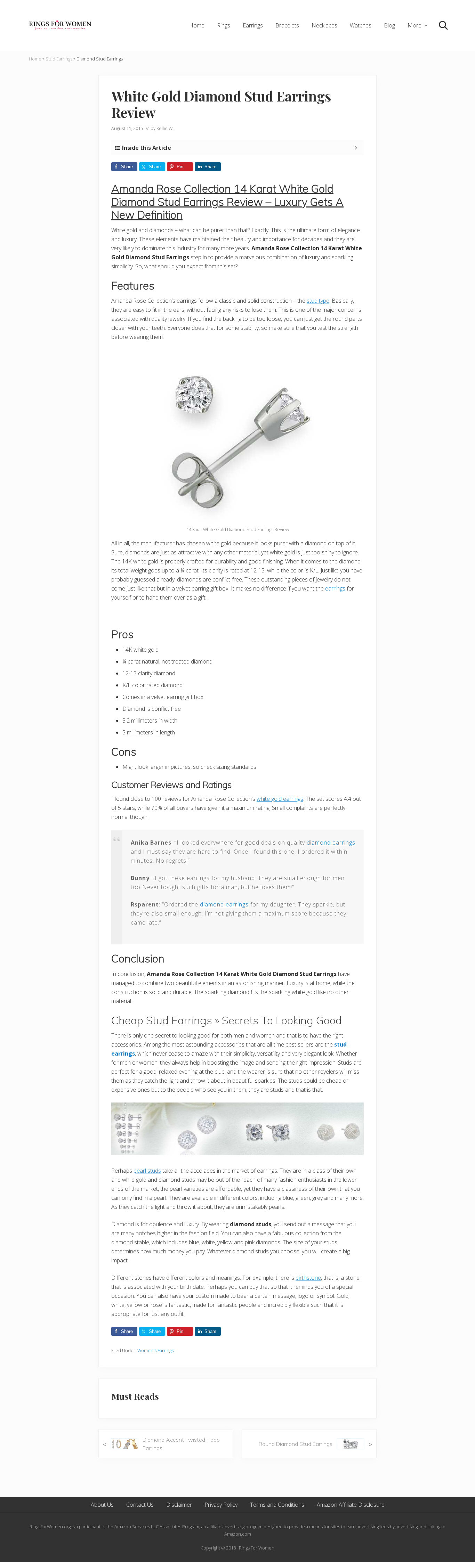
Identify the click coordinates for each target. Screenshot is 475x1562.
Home (35, 59)
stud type (318, 300)
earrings (335, 588)
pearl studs (147, 1170)
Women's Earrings (155, 1350)
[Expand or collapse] (356, 148)
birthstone (308, 1278)
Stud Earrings (59, 59)
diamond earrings (331, 842)
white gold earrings (280, 799)
